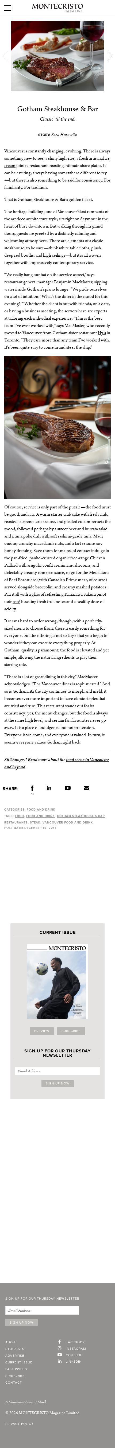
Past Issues (16, 1369)
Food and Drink (41, 809)
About (11, 1342)
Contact (13, 1382)
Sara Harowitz (64, 134)
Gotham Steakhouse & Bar (81, 816)
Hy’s (102, 333)
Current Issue (18, 1362)
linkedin (74, 1361)
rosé (16, 601)
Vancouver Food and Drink (68, 822)
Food (19, 816)
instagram (76, 1349)
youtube (74, 1355)
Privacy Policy (19, 1424)
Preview (41, 1031)
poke (27, 536)
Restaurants (16, 822)
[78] (32, 789)
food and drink (40, 816)
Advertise (14, 1356)
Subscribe (71, 1031)
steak (35, 822)
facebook (75, 1342)
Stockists (14, 1349)
